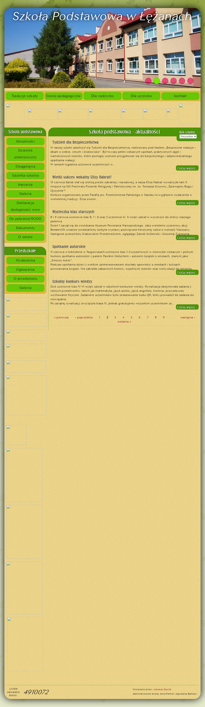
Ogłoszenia (25, 270)
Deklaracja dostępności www (25, 206)
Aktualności (25, 141)
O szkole (25, 237)
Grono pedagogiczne (63, 96)
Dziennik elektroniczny (25, 153)
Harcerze (25, 185)
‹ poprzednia (83, 317)
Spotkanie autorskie (69, 246)
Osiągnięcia (25, 166)
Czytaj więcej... (187, 168)
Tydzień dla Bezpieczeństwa (75, 142)
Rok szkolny (187, 132)
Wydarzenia (25, 260)
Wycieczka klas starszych (73, 211)
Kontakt (180, 96)
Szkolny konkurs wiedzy (72, 281)
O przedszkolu (25, 279)
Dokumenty (25, 228)
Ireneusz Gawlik (162, 689)
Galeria (25, 194)
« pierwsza (61, 317)
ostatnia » (124, 321)
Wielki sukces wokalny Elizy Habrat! (82, 177)
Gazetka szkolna (25, 175)
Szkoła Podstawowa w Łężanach (102, 16)
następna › (188, 317)
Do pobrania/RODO (25, 219)
